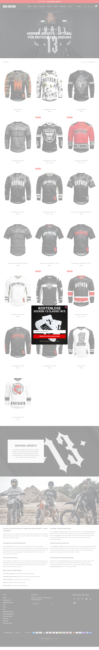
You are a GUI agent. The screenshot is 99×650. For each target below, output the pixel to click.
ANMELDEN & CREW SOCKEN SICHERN (49, 336)
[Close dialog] (66, 307)
